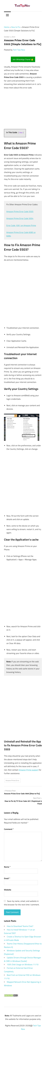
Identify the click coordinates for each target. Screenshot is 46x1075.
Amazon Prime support (28, 769)
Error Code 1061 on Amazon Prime (21, 225)
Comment (9, 829)
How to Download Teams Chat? (20, 926)
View (21, 132)
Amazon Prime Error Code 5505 (19, 211)
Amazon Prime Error (12, 780)
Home (6, 27)
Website (7, 889)
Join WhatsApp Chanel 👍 (23, 59)
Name (7, 866)
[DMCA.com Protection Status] (11, 996)
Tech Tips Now (19, 49)
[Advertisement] (23, 1051)
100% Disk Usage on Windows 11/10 (22, 964)
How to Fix (15, 27)
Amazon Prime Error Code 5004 (19, 218)
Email (7, 878)
